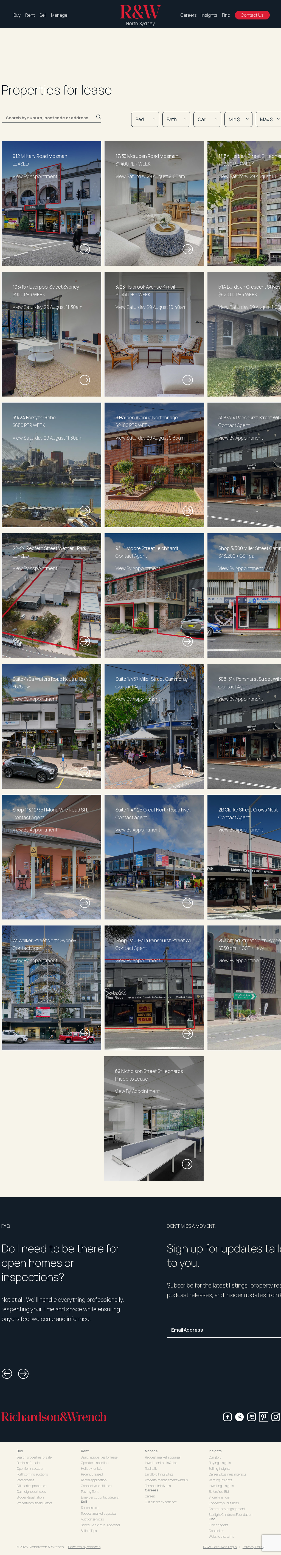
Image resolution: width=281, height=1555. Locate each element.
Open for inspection (30, 1468)
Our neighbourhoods (31, 1491)
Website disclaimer (222, 1536)
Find (226, 15)
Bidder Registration (30, 1497)
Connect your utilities (224, 1503)
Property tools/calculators (34, 1503)
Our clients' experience (161, 1502)
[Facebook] (227, 1417)
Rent (30, 15)
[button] (6, 1373)
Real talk (151, 1468)
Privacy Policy (253, 1546)
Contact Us (252, 15)
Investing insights (221, 1485)
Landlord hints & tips (159, 1474)
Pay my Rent (90, 1491)
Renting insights (220, 1480)
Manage (59, 15)
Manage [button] (151, 1451)
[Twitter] (239, 1417)
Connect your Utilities (96, 1485)
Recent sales (25, 1480)
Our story (215, 1457)
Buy (17, 15)
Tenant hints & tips (158, 1485)
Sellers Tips (89, 1530)
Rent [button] (85, 1451)
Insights (209, 15)
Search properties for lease (99, 1457)
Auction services (92, 1519)
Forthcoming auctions (32, 1474)
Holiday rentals (91, 1468)
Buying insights (220, 1462)
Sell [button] (84, 1501)
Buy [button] (20, 1451)
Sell (43, 15)
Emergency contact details (100, 1497)
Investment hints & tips (161, 1462)
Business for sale (28, 1462)
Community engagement (227, 1508)
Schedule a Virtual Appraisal (100, 1525)
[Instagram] (275, 1417)
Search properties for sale (34, 1457)
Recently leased (92, 1474)
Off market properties (31, 1485)
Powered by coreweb (84, 1546)
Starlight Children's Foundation (230, 1514)
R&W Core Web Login (220, 1546)
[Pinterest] (263, 1417)
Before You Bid (219, 1491)
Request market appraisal (99, 1513)
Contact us (216, 1530)
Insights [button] (215, 1451)
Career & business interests (227, 1474)
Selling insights (219, 1468)
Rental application (93, 1480)
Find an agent (218, 1525)
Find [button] (212, 1519)
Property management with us (166, 1480)
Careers (189, 15)
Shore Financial (219, 1497)
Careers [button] (151, 1490)
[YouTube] (251, 1417)
